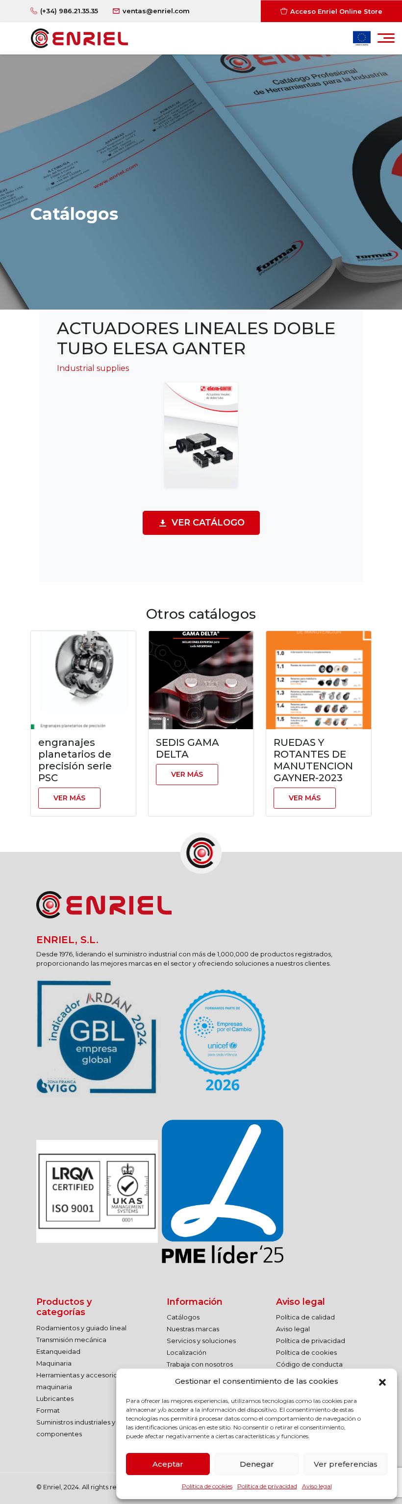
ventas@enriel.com (156, 11)
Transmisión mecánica (71, 1340)
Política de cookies (207, 1486)
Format (48, 1410)
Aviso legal (317, 1486)
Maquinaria (54, 1363)
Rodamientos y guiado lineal (81, 1328)
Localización (186, 1352)
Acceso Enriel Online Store (336, 11)
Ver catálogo (208, 522)
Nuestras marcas (193, 1329)
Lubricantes (55, 1398)
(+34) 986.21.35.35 (69, 11)
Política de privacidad (267, 1486)
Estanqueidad (58, 1351)
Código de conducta (309, 1364)
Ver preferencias (345, 1464)
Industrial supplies (93, 368)
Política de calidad (305, 1317)
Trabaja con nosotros (200, 1364)
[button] (382, 1381)
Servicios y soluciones (201, 1341)
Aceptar (167, 1464)
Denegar (257, 1464)
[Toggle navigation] (386, 40)
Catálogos (183, 1317)
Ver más (69, 797)
